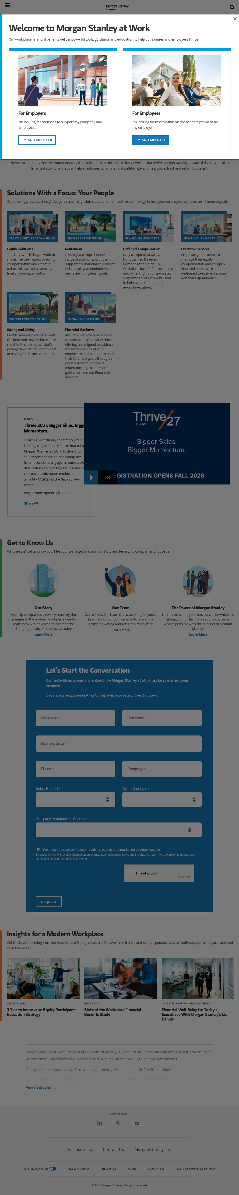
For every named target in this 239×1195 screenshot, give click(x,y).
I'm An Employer (37, 140)
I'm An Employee (150, 140)
